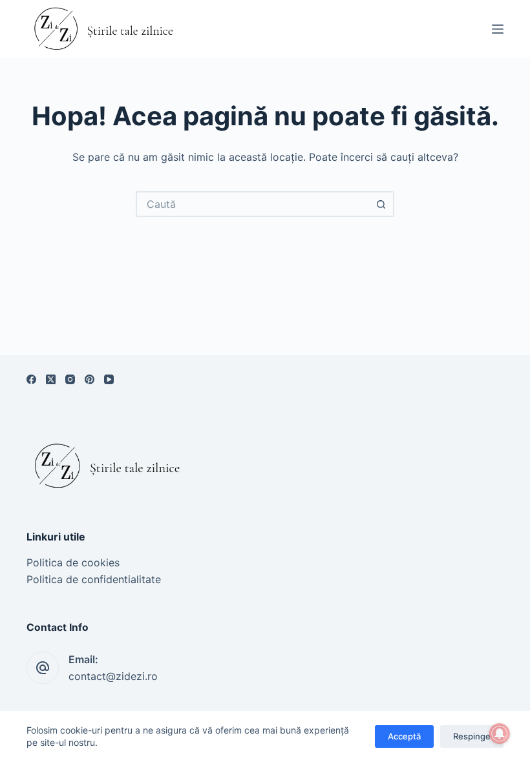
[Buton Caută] (381, 204)
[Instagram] (70, 379)
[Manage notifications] (499, 733)
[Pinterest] (89, 379)
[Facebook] (31, 379)
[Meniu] (498, 29)
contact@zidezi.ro (113, 676)
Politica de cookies (73, 562)
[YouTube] (109, 379)
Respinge (472, 736)
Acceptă (404, 736)
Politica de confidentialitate (93, 579)
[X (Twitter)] (51, 379)
